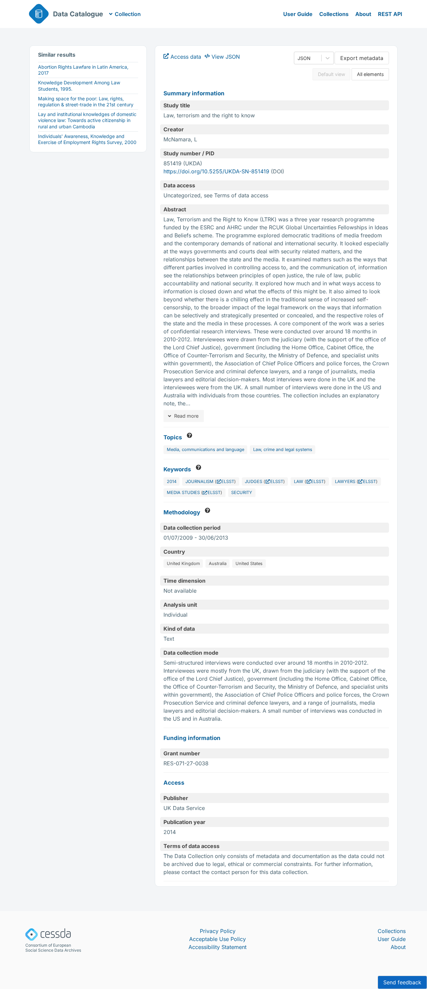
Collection (128, 14)
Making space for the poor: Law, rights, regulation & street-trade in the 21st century (85, 101)
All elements (370, 74)
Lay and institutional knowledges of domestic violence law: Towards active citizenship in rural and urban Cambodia (87, 120)
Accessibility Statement (217, 947)
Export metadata (361, 58)
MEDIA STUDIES (183, 492)
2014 (171, 481)
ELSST (227, 481)
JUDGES (253, 481)
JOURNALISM (199, 481)
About (363, 14)
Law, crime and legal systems (282, 449)
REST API (390, 14)
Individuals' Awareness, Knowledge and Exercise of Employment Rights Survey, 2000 (87, 139)
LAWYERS (345, 481)
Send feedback (402, 982)
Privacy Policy (218, 931)
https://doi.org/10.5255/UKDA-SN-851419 (216, 171)
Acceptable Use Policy (217, 939)
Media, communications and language (205, 449)
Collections (334, 14)
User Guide (298, 14)
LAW (298, 481)
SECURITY (241, 492)
